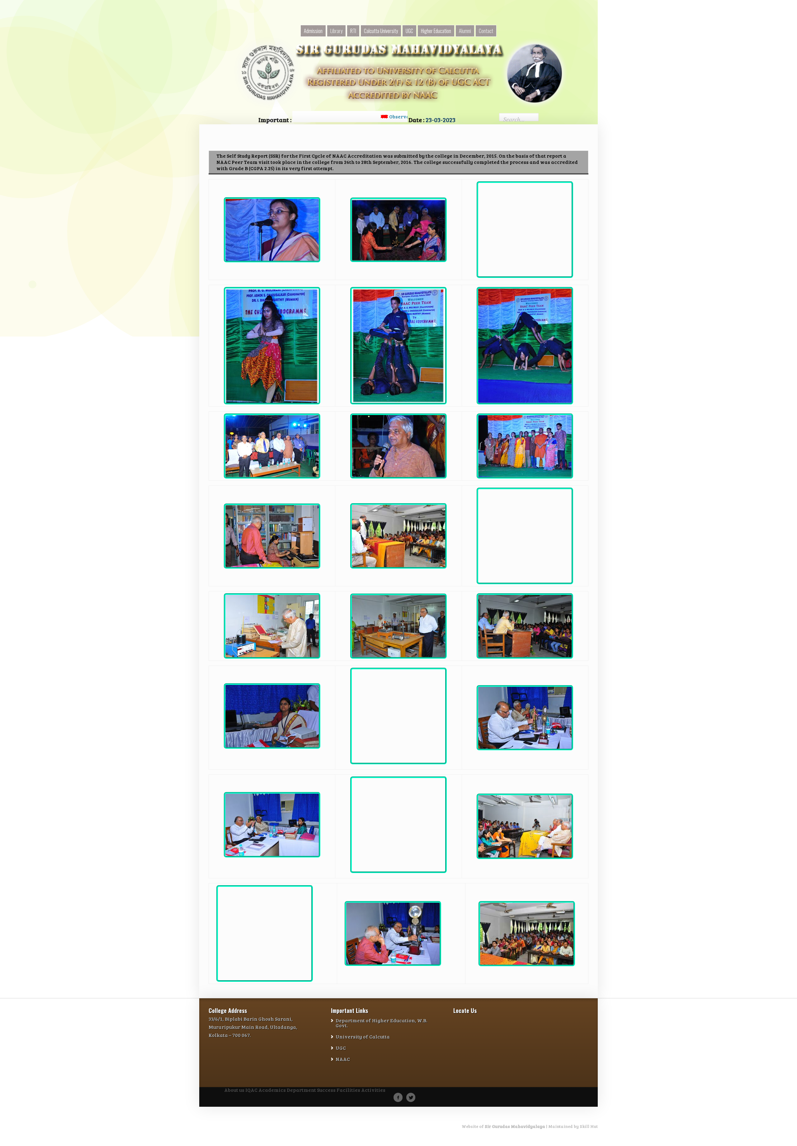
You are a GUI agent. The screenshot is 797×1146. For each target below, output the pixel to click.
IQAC (251, 1090)
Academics (272, 1090)
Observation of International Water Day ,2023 (391, 116)
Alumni (465, 31)
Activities (373, 1090)
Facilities (348, 1090)
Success (326, 1090)
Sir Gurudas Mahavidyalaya (515, 1126)
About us (234, 1090)
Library (336, 31)
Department (301, 1090)
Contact (486, 31)
